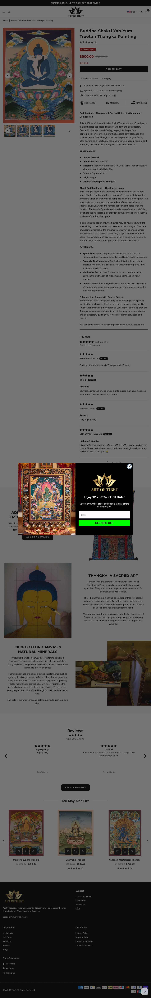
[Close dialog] (129, 466)
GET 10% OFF (104, 523)
